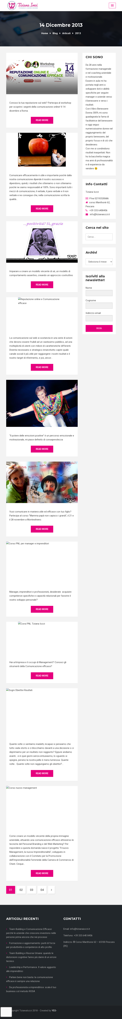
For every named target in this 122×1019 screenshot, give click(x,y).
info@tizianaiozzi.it (80, 929)
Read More (42, 120)
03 (31, 889)
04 (42, 889)
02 (21, 889)
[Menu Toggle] (112, 5)
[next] (51, 890)
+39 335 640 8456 (83, 935)
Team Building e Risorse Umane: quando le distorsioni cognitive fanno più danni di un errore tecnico (31, 957)
